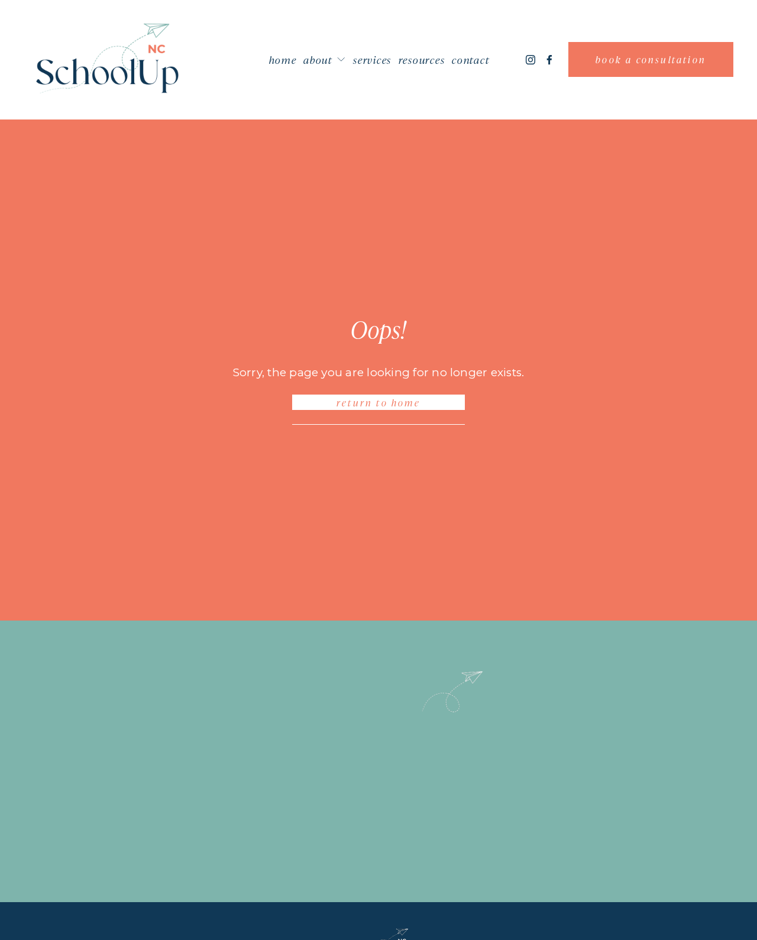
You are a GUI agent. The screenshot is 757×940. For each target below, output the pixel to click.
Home (283, 59)
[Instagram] (530, 60)
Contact (470, 59)
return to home (378, 402)
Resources (422, 59)
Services (372, 59)
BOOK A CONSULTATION (651, 59)
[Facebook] (549, 60)
